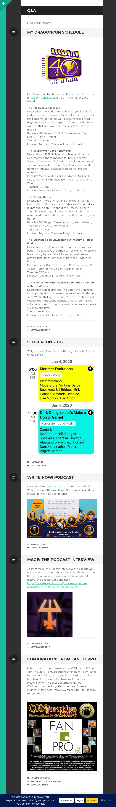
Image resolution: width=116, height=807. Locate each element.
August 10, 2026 (39, 326)
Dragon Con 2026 (41, 97)
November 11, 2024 (40, 778)
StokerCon (51, 351)
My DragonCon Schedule (55, 32)
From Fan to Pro (42, 700)
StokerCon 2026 (45, 342)
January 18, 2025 (39, 643)
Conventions (53, 781)
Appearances (38, 781)
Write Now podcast (59, 486)
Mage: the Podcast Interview (60, 559)
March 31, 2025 (38, 544)
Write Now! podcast (50, 477)
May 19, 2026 (37, 462)
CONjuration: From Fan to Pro (61, 659)
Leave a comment (40, 330)
